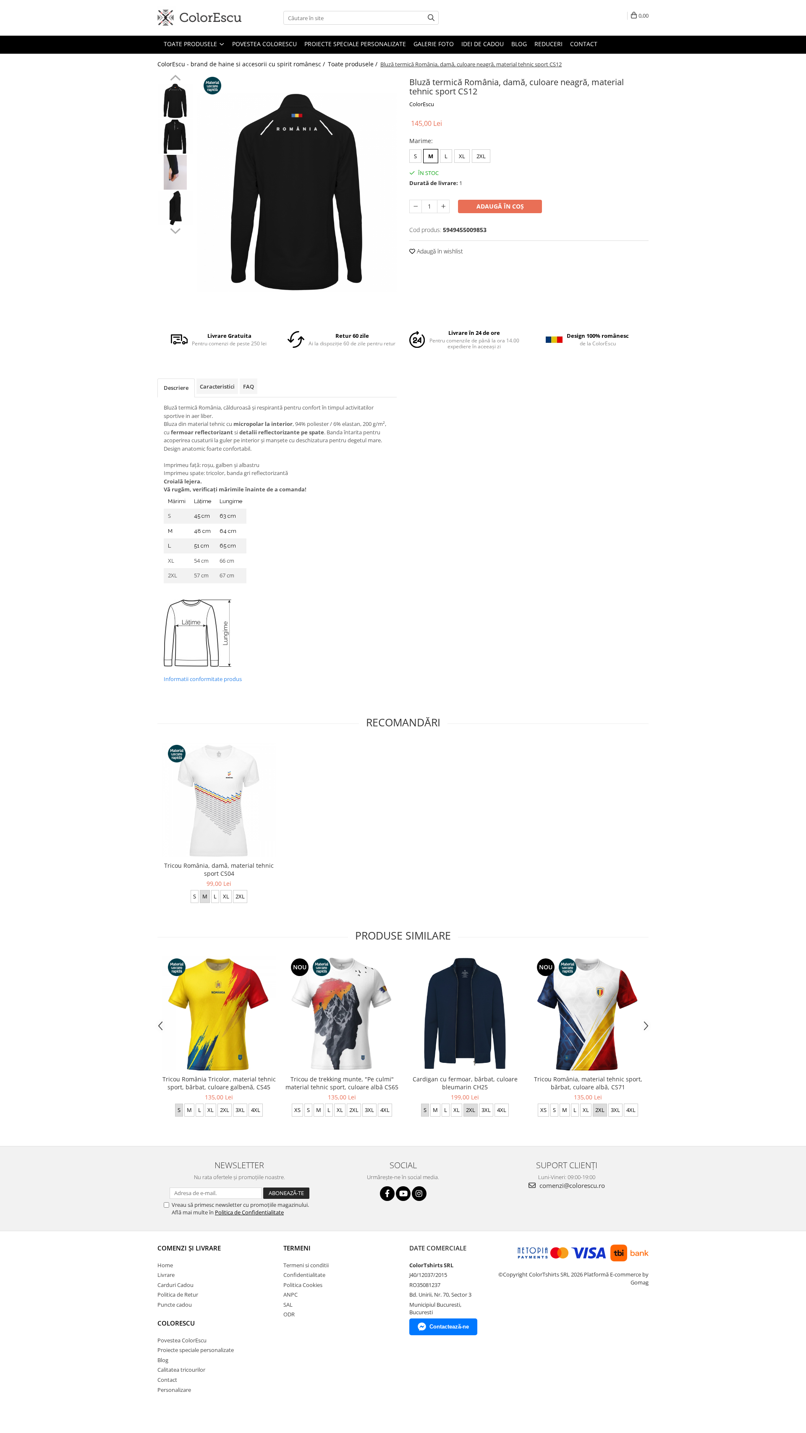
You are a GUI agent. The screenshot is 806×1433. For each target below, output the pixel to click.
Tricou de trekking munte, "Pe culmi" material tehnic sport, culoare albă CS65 (341, 1083)
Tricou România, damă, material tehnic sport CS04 (219, 869)
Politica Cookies (302, 1285)
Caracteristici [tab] (217, 386)
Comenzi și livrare (189, 1248)
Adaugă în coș (500, 206)
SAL (288, 1304)
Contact (583, 44)
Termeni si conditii (306, 1265)
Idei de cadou (482, 44)
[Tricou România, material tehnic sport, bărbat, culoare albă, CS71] (588, 1013)
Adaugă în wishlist (439, 251)
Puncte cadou (174, 1304)
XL (462, 156)
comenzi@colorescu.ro (571, 1185)
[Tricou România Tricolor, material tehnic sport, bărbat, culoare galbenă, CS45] (219, 1013)
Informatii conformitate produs (203, 679)
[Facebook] (387, 1193)
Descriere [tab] (176, 388)
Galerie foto (433, 44)
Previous (175, 79)
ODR (289, 1314)
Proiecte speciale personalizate (355, 44)
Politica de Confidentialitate (249, 1212)
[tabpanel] (297, 192)
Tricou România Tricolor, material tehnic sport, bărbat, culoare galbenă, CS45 (219, 1083)
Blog (519, 44)
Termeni (297, 1248)
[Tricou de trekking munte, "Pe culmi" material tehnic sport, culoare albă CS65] (342, 1013)
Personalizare (174, 1390)
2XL (481, 156)
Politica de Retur (177, 1294)
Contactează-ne (449, 1326)
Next (175, 230)
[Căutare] (431, 18)
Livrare (166, 1275)
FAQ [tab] (248, 386)
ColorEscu (421, 104)
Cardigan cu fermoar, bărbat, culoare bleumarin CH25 (465, 1083)
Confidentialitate (304, 1275)
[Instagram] (419, 1193)
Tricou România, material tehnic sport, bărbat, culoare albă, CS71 (588, 1083)
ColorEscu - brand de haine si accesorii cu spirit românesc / (242, 64)
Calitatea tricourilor (181, 1369)
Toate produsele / (353, 64)
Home (165, 1265)
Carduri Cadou (175, 1285)
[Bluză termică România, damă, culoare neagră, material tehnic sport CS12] (297, 192)
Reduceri (548, 44)
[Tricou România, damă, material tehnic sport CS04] (219, 800)
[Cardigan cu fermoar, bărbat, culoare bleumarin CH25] (465, 1013)
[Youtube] (403, 1193)
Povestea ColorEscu (264, 44)
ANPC (290, 1294)
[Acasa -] (199, 17)
